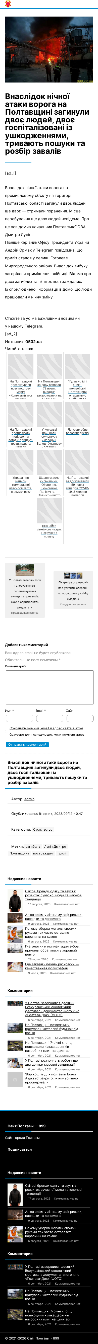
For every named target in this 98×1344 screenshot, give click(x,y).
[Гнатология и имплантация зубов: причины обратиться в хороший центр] (15, 948)
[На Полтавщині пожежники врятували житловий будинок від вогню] (15, 1028)
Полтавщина (19, 853)
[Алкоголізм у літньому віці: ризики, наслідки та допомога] (15, 918)
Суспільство (43, 829)
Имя (9, 711)
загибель (33, 846)
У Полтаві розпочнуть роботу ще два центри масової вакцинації (51, 1062)
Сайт (69, 711)
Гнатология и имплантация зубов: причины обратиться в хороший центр (52, 950)
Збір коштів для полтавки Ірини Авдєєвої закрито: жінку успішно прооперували (51, 1078)
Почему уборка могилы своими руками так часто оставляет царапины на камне (50, 932)
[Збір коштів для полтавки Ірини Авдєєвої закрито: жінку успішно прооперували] (15, 1079)
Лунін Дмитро (55, 846)
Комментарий (15, 666)
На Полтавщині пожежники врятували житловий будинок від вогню (51, 1029)
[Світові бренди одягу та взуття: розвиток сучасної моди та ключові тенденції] (15, 900)
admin (29, 799)
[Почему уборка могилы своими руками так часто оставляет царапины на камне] (15, 934)
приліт (63, 853)
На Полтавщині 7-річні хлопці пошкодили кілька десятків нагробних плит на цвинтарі (48, 1047)
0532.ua (33, 341)
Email (40, 711)
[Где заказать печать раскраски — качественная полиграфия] (15, 967)
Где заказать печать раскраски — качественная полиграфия (52, 966)
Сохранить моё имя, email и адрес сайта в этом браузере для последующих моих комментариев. (47, 731)
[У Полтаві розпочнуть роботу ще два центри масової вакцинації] (15, 1063)
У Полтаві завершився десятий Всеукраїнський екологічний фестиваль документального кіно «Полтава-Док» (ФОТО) (52, 1009)
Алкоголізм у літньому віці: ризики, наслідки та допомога (53, 917)
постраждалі (43, 853)
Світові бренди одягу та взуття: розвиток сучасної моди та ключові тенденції (53, 895)
